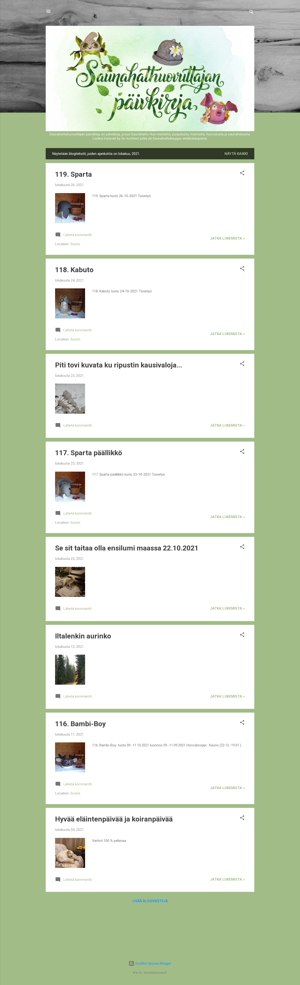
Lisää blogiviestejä (150, 901)
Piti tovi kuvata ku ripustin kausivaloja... (118, 365)
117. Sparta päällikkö (88, 453)
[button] (242, 173)
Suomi (75, 244)
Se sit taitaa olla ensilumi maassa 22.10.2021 (127, 548)
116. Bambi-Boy (80, 724)
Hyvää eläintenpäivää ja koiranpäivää (114, 819)
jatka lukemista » (227, 238)
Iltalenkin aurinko (83, 636)
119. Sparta (73, 174)
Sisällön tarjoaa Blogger (153, 963)
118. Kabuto (74, 270)
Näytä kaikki (236, 154)
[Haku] (251, 13)
